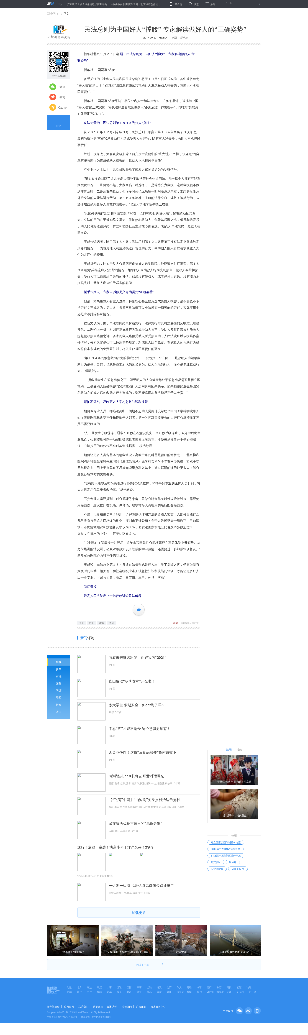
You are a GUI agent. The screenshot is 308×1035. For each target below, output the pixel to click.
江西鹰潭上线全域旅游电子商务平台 (64, 4)
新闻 (58, 669)
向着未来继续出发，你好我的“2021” (137, 657)
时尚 (129, 991)
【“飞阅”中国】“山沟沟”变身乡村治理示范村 (144, 799)
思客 (69, 991)
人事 (109, 987)
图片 (58, 698)
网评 (58, 690)
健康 (169, 991)
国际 (58, 683)
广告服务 (141, 1006)
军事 (139, 987)
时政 (69, 987)
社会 (58, 705)
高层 (99, 987)
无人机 (240, 991)
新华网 (51, 13)
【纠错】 (176, 622)
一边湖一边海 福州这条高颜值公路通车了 (141, 885)
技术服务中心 (158, 1006)
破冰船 (233, 862)
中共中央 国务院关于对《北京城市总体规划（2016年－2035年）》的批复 (130, 4)
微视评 (220, 991)
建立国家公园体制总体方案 (226, 842)
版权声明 (112, 1006)
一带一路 (251, 991)
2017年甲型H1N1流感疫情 (225, 849)
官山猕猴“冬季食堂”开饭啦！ (132, 681)
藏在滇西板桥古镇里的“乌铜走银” (135, 823)
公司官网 (69, 1006)
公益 (229, 991)
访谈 (149, 987)
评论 (58, 125)
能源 (239, 987)
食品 (149, 991)
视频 (99, 991)
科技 (229, 987)
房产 (209, 987)
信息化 (180, 991)
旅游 (159, 991)
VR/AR (210, 991)
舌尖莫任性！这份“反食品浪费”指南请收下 (142, 752)
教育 (219, 987)
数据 (189, 991)
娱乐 (119, 991)
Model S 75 (238, 868)
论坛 (249, 987)
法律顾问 (127, 1006)
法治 (58, 712)
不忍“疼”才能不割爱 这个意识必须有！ (139, 728)
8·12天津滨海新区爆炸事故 (226, 855)
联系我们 (83, 1006)
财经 (58, 676)
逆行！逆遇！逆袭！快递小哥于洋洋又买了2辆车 (115, 847)
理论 (119, 987)
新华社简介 (53, 1006)
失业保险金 (217, 868)
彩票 (109, 991)
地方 (79, 987)
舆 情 (199, 991)
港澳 (159, 987)
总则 (111, 623)
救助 (91, 623)
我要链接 (98, 1006)
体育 (139, 991)
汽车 (199, 987)
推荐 (58, 662)
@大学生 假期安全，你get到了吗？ (137, 704)
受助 (81, 623)
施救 (101, 623)
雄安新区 (216, 862)
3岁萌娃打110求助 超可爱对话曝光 (136, 775)
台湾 (169, 987)
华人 (179, 987)
